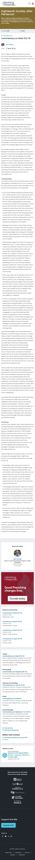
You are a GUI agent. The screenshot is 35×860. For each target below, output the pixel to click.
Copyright (18, 852)
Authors (27, 852)
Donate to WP (8, 825)
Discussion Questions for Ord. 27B (15, 737)
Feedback (21, 855)
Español (12, 855)
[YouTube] (5, 836)
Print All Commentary (11, 730)
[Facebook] (2, 836)
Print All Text (8, 728)
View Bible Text (7, 35)
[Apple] (8, 836)
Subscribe (8, 852)
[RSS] (11, 836)
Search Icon (30, 3)
